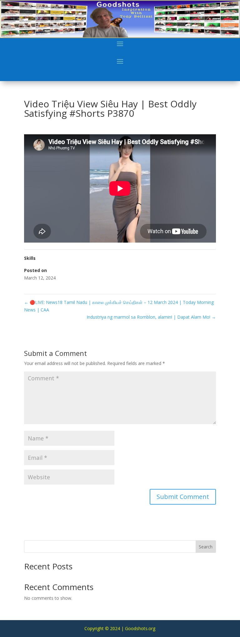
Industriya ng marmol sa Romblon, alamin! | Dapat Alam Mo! (151, 317)
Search (205, 547)
